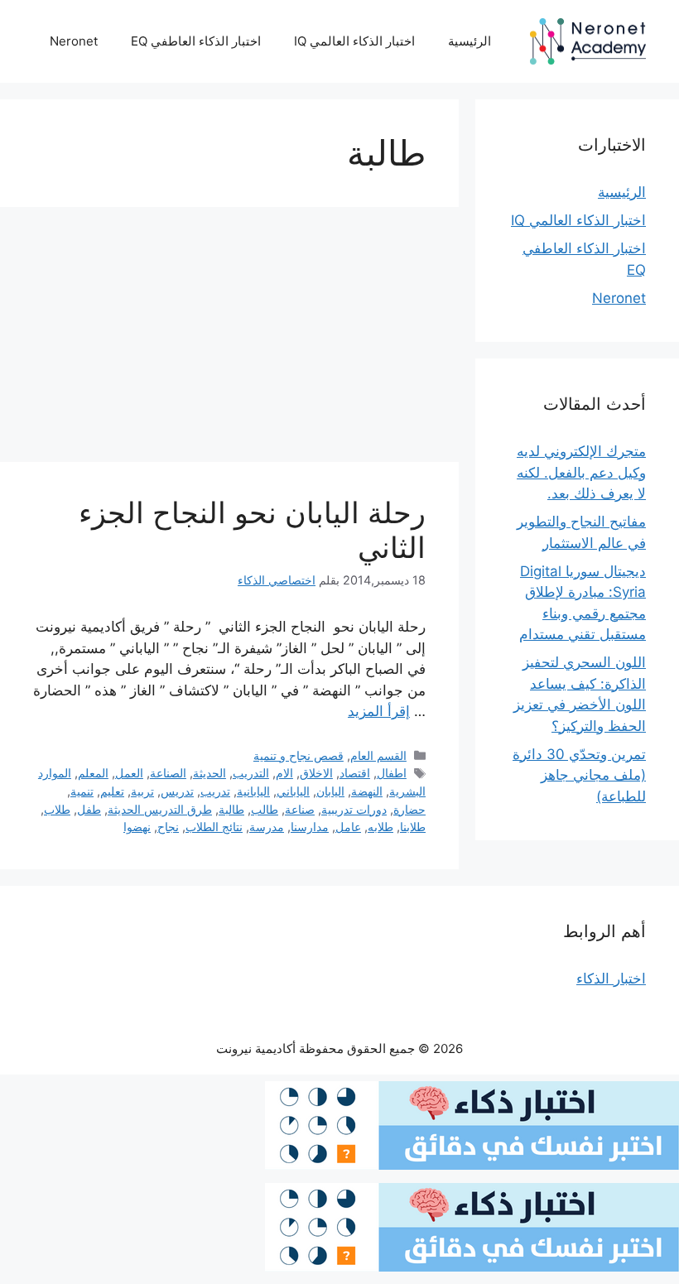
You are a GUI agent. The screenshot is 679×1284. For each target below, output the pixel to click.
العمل (129, 773)
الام (284, 773)
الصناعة (168, 773)
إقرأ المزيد (379, 711)
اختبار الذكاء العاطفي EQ (196, 41)
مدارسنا (310, 827)
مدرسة (266, 827)
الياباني (293, 791)
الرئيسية (469, 41)
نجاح (168, 827)
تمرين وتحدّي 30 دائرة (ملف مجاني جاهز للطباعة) (579, 775)
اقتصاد (355, 773)
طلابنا (413, 827)
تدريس (177, 791)
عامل (348, 827)
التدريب (251, 773)
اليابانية (253, 791)
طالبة (231, 809)
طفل (89, 809)
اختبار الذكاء (611, 978)
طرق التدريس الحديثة (160, 809)
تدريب (215, 791)
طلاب (57, 809)
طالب (264, 809)
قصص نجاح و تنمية (298, 755)
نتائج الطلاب (214, 827)
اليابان (330, 791)
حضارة (409, 809)
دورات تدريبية (354, 809)
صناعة (300, 809)
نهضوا (137, 827)
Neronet (74, 41)
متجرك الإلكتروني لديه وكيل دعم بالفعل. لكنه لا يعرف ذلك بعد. (581, 472)
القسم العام (378, 755)
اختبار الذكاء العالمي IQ (354, 41)
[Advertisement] (229, 339)
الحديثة (209, 773)
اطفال (392, 773)
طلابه (380, 827)
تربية (142, 791)
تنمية (82, 791)
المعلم (93, 773)
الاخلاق (316, 773)
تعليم (112, 791)
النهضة (367, 791)
